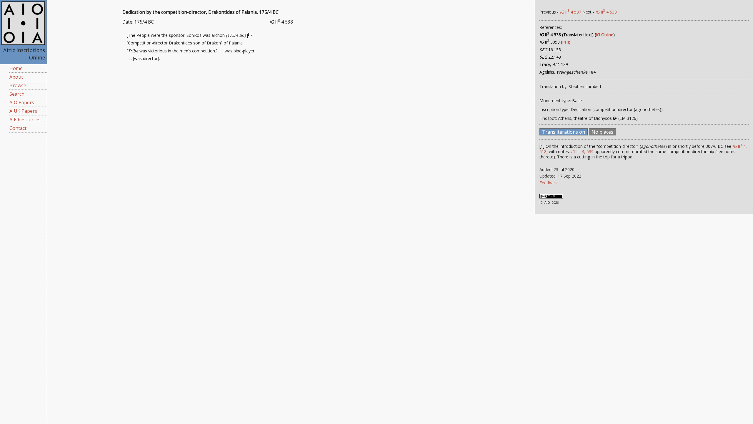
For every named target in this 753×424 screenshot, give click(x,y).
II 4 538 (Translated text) (566, 34)
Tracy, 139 (553, 64)
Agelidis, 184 (567, 72)
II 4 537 (570, 12)
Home (16, 68)
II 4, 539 (582, 151)
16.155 (550, 49)
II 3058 (549, 42)
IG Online (604, 34)
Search (16, 94)
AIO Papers (21, 102)
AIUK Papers (23, 111)
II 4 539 (606, 12)
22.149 (550, 57)
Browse (17, 85)
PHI (565, 42)
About (16, 77)
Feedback (548, 183)
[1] (250, 34)
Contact (17, 128)
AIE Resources (25, 119)
